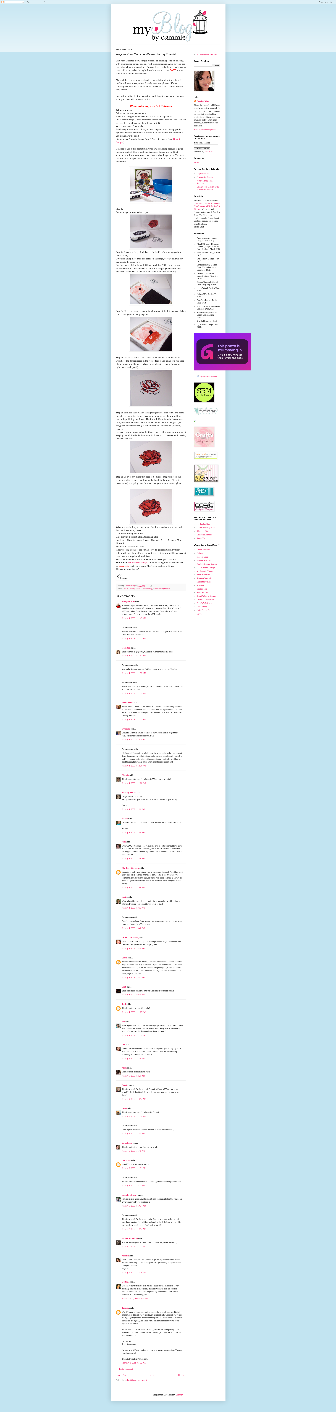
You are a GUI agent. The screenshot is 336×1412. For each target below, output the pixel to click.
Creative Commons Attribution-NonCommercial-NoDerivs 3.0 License (207, 206)
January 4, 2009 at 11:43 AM (134, 618)
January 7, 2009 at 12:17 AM (134, 1246)
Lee (124, 1045)
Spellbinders (202, 589)
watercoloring (147, 589)
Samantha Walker (204, 582)
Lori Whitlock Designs (206, 567)
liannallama (127, 1143)
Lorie (124, 897)
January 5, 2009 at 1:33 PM (133, 1133)
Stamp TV (201, 538)
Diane (124, 958)
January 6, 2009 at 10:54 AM (134, 1206)
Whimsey (126, 729)
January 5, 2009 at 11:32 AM (134, 1116)
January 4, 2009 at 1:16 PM (133, 809)
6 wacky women (129, 792)
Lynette (125, 1085)
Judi (124, 1004)
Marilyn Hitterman (130, 868)
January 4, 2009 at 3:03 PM (133, 908)
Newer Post (121, 1375)
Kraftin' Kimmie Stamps (207, 564)
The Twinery (202, 607)
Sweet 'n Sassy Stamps (206, 596)
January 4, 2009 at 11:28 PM (134, 1012)
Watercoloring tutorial (161, 589)
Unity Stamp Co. (204, 610)
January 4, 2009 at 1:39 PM (133, 832)
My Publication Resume (207, 54)
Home (151, 1375)
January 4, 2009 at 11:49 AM (134, 656)
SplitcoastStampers (204, 535)
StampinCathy (128, 601)
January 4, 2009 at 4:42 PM (133, 977)
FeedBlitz (208, 152)
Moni (124, 1068)
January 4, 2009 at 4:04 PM (133, 948)
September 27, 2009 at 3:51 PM (135, 1298)
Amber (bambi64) (130, 1238)
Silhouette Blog (203, 531)
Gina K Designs (129, 589)
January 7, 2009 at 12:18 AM (134, 1272)
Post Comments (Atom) (137, 1380)
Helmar (200, 553)
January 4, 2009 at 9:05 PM (133, 995)
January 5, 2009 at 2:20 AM (133, 1076)
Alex (124, 842)
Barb (124, 987)
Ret (123, 1021)
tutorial (138, 589)
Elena (124, 1108)
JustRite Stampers (204, 560)
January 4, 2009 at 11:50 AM (134, 673)
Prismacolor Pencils (205, 177)
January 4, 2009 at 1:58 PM (133, 858)
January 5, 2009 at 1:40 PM (133, 1151)
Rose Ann (126, 648)
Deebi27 (125, 1282)
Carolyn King (203, 101)
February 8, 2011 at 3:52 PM (134, 1363)
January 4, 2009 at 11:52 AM (134, 719)
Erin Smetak (127, 702)
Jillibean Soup (202, 557)
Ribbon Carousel (204, 578)
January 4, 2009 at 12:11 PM (134, 740)
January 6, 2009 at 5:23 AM (133, 1186)
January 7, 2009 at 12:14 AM (134, 1229)
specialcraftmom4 (129, 1195)
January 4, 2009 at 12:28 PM (134, 783)
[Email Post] (151, 586)
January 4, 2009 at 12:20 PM (134, 766)
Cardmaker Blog (203, 524)
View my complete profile (205, 130)
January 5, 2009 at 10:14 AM (134, 1099)
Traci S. (125, 1308)
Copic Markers (203, 173)
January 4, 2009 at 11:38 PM (134, 1035)
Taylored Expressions (205, 599)
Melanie (125, 1256)
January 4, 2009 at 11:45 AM (134, 638)
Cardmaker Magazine (205, 527)
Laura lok (126, 1160)
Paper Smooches (203, 574)
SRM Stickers (202, 592)
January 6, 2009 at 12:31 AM (134, 1168)
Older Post (181, 1375)
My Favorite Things (138, 562)
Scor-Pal (200, 585)
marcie (125, 818)
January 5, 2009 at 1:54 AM (133, 1058)
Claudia (125, 775)
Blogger (179, 1395)
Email (196, 162)
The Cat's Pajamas (204, 603)
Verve (199, 614)
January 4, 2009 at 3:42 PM (133, 928)
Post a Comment (126, 1369)
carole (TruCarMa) (130, 937)
